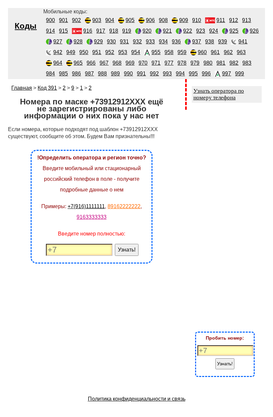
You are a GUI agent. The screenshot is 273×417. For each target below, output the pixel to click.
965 (78, 63)
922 (187, 31)
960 (202, 52)
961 (215, 52)
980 (207, 63)
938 (209, 41)
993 (167, 73)
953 (122, 52)
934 (163, 41)
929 (98, 41)
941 (242, 41)
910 (196, 20)
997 (226, 73)
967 (104, 63)
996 (206, 73)
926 (254, 31)
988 (102, 73)
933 (150, 41)
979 (194, 63)
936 (176, 41)
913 (246, 20)
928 (78, 41)
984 (50, 73)
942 (57, 52)
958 (168, 52)
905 (130, 20)
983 (246, 63)
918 (113, 31)
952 (109, 52)
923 (200, 31)
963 (241, 52)
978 (181, 63)
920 (146, 31)
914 (50, 31)
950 (83, 52)
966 (91, 63)
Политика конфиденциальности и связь (136, 399)
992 (154, 73)
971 (155, 63)
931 (124, 41)
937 (196, 41)
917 (100, 31)
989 (115, 73)
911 (220, 20)
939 (222, 41)
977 (168, 63)
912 (233, 20)
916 (87, 31)
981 (220, 63)
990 (128, 73)
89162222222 (124, 206)
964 (57, 63)
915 (63, 31)
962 (228, 52)
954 (135, 52)
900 (50, 20)
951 (96, 52)
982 (233, 63)
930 (111, 41)
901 (63, 20)
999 (239, 73)
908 (163, 20)
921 (167, 31)
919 (126, 31)
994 (180, 73)
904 (109, 20)
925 (233, 31)
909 (183, 20)
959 (181, 52)
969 (130, 63)
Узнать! (127, 250)
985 (63, 73)
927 (57, 41)
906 (150, 20)
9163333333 (92, 217)
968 (117, 63)
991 (141, 73)
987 (89, 73)
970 (142, 63)
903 (96, 20)
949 (70, 52)
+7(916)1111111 (86, 206)
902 (76, 20)
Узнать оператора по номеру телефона (218, 94)
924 (213, 31)
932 (137, 41)
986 (76, 73)
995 (193, 73)
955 (155, 52)
